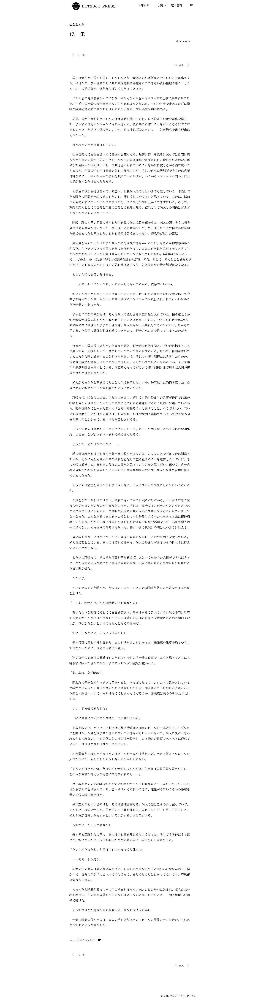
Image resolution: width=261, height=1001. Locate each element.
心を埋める (76, 24)
